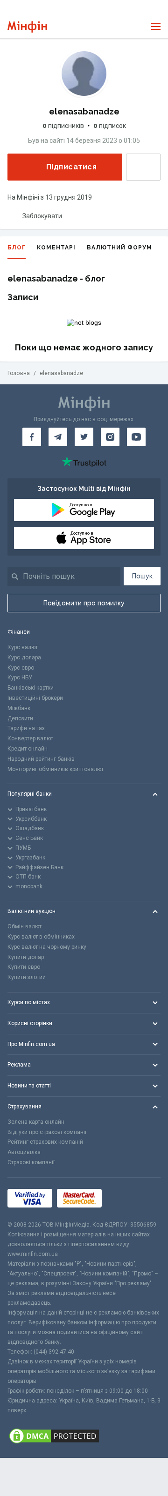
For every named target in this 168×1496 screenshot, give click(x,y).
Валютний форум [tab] (119, 247)
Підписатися (71, 166)
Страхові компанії (31, 1162)
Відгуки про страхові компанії (46, 1132)
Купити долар (25, 957)
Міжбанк (18, 708)
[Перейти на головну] (27, 27)
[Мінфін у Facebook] (31, 437)
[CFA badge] (127, 1199)
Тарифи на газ (26, 728)
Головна (18, 373)
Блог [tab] (16, 247)
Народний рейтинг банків (41, 759)
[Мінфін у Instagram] (110, 437)
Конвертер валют (30, 738)
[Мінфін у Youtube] (136, 437)
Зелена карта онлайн (35, 1122)
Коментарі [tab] (56, 247)
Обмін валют (24, 926)
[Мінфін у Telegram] (58, 437)
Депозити (20, 718)
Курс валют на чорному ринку (46, 947)
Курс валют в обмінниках (41, 936)
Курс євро (20, 667)
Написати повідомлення (143, 167)
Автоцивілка (24, 1152)
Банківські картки (30, 687)
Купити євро (23, 967)
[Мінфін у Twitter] (84, 437)
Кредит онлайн (27, 748)
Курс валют (22, 647)
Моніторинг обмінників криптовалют (55, 769)
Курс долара (24, 657)
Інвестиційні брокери (35, 698)
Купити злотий (26, 977)
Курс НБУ (19, 677)
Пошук (142, 576)
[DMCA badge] (84, 1437)
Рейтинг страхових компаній (45, 1142)
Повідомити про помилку (84, 603)
